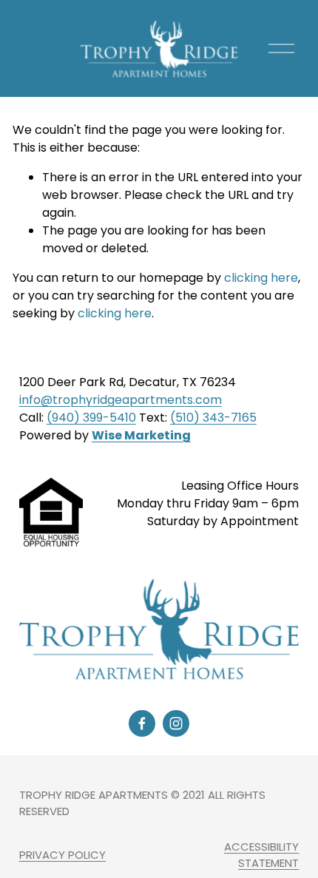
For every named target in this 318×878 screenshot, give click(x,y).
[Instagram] (176, 723)
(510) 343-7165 (213, 417)
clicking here (261, 277)
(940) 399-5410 (91, 417)
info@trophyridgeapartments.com (120, 399)
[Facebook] (142, 723)
